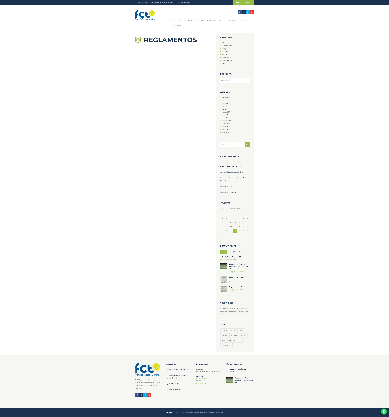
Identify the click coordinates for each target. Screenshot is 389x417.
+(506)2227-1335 (201, 378)
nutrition (234, 335)
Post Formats (226, 57)
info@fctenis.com (185, 2)
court (233, 330)
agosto (226, 124)
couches (225, 330)
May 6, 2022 (232, 271)
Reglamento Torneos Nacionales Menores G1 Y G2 (238, 266)
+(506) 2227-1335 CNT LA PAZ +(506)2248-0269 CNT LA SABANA (156, 2)
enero (225, 97)
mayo (225, 100)
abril (225, 109)
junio (225, 103)
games (241, 330)
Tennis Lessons (227, 60)
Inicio (174, 20)
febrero (226, 115)
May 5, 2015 (223, 259)
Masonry (225, 52)
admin (230, 259)
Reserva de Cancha (243, 2)
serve (223, 340)
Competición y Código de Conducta (232, 172)
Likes (240, 251)
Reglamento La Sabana (228, 192)
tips (239, 340)
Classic (224, 43)
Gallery (224, 49)
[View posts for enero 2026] (222, 208)
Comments (232, 251)
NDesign (169, 413)
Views (224, 251)
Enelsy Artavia (241, 271)
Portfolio (225, 54)
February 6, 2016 (233, 280)
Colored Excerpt (227, 46)
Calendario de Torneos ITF (230, 257)
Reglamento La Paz (226, 186)
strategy (232, 340)
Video (223, 63)
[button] (384, 411)
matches (224, 335)
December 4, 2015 (233, 289)
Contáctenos (244, 20)
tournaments (226, 345)
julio (225, 127)
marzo (226, 112)
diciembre (227, 121)
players (243, 335)
